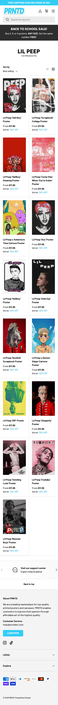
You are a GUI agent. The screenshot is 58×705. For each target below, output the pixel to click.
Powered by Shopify (23, 698)
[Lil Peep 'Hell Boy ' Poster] (14, 95)
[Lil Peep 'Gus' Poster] (43, 217)
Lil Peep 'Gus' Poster (42, 239)
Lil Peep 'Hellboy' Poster (12, 300)
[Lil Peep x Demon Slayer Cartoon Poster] (43, 336)
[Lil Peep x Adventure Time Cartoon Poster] (14, 217)
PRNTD (11, 698)
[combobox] (29, 19)
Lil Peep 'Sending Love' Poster (12, 481)
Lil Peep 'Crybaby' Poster (41, 481)
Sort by (6, 67)
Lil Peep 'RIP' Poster (13, 420)
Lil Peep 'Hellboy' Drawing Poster (12, 178)
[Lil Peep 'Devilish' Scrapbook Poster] (14, 336)
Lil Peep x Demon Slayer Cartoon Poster (41, 361)
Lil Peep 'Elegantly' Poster (42, 422)
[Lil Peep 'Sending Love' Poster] (14, 457)
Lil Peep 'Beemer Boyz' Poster (12, 540)
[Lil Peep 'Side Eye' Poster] (43, 276)
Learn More (13, 633)
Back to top (29, 584)
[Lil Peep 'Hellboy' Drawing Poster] (14, 155)
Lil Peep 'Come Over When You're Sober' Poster (42, 180)
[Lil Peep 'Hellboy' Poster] (14, 276)
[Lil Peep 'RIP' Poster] (14, 398)
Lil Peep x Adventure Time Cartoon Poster (14, 241)
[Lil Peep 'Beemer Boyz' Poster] (14, 517)
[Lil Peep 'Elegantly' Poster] (43, 398)
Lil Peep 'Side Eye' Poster (41, 300)
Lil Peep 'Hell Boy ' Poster (12, 119)
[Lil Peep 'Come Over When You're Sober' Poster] (43, 155)
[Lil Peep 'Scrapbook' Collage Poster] (43, 95)
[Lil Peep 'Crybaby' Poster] (43, 457)
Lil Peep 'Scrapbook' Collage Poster (42, 119)
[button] (46, 11)
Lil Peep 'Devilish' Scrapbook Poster (12, 359)
